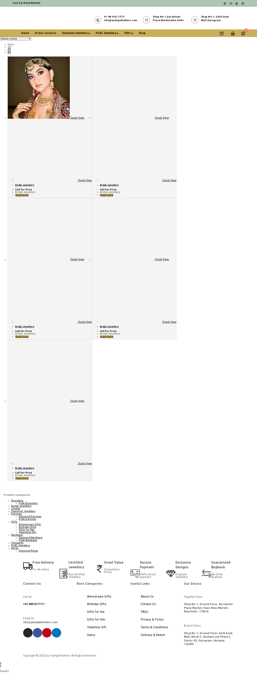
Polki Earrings (27, 519)
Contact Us (148, 604)
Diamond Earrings (30, 516)
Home (25, 32)
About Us (147, 596)
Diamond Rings (28, 550)
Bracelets (17, 500)
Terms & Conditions (154, 627)
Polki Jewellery (106, 32)
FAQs (144, 612)
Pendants (17, 542)
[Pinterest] (47, 632)
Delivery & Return (153, 635)
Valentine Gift (27, 532)
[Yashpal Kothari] (57, 18)
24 (9, 49)
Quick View (77, 117)
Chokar (15, 508)
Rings (14, 548)
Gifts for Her (27, 529)
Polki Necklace (28, 540)
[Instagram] (28, 632)
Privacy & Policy (152, 619)
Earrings (16, 513)
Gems (91, 635)
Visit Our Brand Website (27, 3)
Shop (142, 32)
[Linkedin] (56, 632)
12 (9, 47)
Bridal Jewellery (45, 32)
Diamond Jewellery (75, 32)
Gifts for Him (96, 619)
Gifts (127, 32)
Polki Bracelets (28, 503)
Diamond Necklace (30, 537)
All (9, 52)
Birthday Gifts (27, 527)
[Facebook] (37, 632)
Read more (22, 195)
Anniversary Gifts (30, 524)
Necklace (17, 534)
